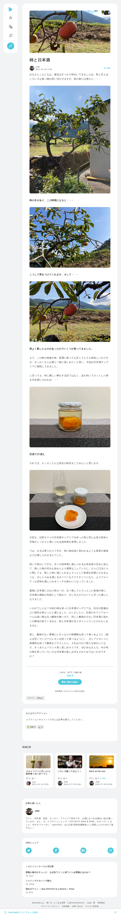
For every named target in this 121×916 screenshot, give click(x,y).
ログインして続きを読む (74, 691)
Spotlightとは (38, 903)
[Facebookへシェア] (56, 850)
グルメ (35, 698)
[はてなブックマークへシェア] (83, 850)
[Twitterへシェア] (29, 850)
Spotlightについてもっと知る (23, 912)
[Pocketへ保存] (111, 850)
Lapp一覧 (91, 903)
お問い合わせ (77, 906)
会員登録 (59, 691)
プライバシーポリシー (50, 906)
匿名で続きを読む (70, 682)
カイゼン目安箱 (92, 906)
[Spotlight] (10, 11)
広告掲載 (66, 906)
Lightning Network (75, 903)
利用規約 (101, 903)
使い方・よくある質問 (55, 903)
